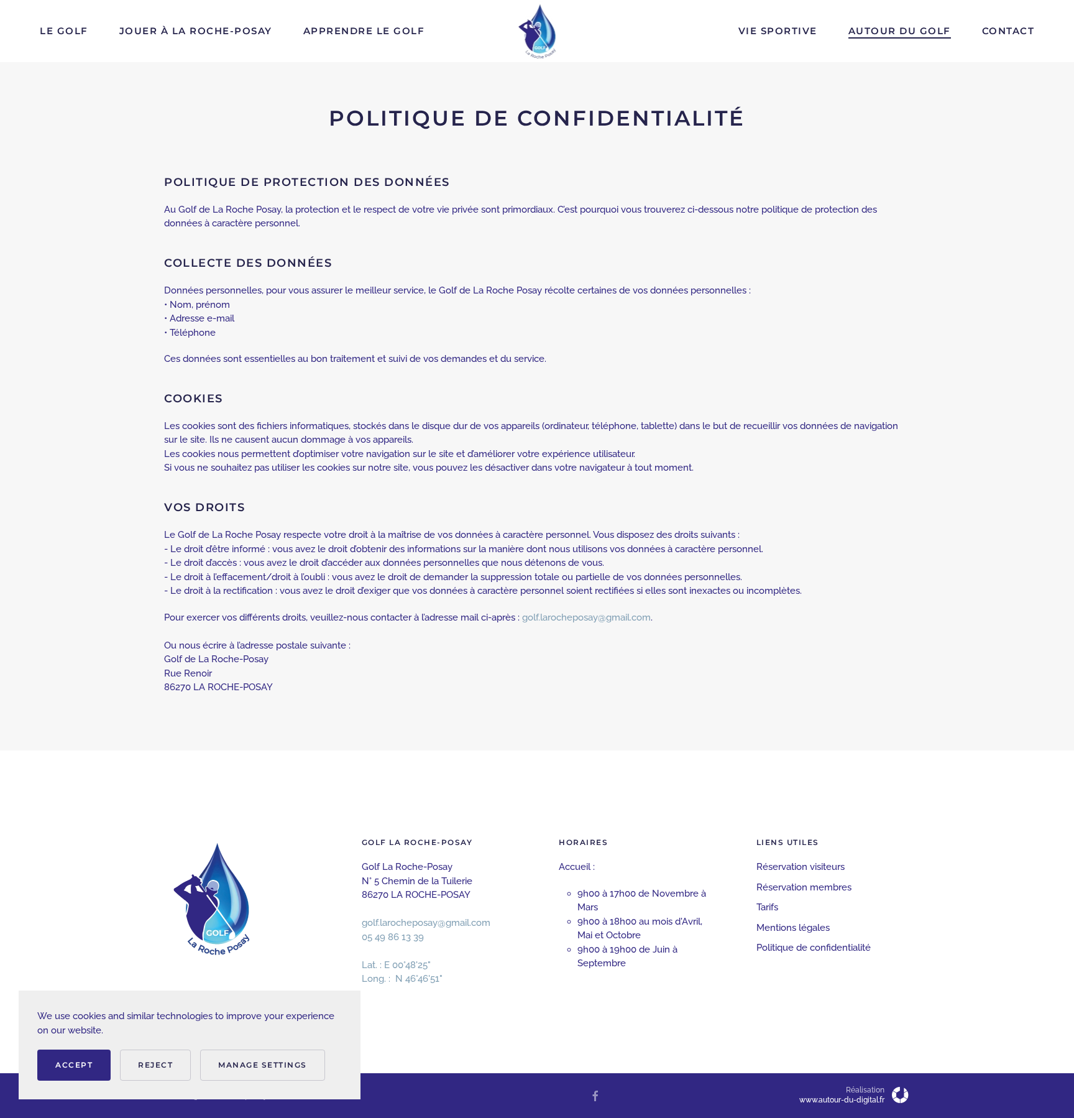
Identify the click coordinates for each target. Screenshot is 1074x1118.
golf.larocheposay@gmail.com (586, 617)
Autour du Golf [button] (899, 31)
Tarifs (767, 907)
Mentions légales (793, 927)
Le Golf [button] (64, 31)
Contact (1008, 31)
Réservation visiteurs (800, 866)
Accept (74, 1064)
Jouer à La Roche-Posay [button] (195, 31)
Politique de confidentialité (813, 947)
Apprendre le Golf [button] (364, 31)
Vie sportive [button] (777, 31)
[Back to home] (537, 31)
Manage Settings (262, 1064)
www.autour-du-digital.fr (841, 1100)
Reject (155, 1064)
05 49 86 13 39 (393, 937)
